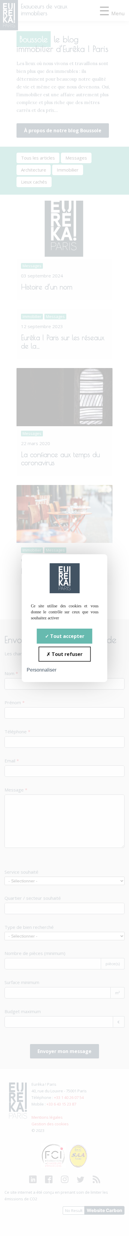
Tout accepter (66, 636)
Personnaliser (41, 669)
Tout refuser (66, 654)
